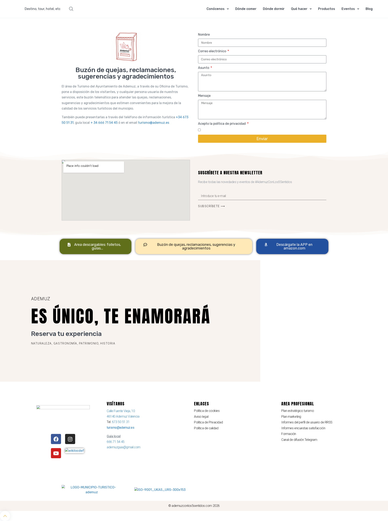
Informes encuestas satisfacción (303, 428)
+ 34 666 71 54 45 (104, 123)
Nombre (204, 34)
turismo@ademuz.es (153, 123)
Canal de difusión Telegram (299, 440)
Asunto (204, 68)
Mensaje (204, 96)
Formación (288, 434)
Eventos (348, 9)
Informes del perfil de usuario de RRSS (306, 422)
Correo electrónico (212, 51)
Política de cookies (206, 411)
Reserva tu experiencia (66, 334)
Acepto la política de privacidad (222, 124)
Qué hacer (299, 9)
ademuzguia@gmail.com (123, 447)
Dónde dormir (274, 9)
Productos (326, 9)
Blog (369, 9)
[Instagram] (70, 439)
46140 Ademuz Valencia (123, 416)
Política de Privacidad (208, 422)
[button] (73, 343)
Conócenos (216, 9)
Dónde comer (245, 9)
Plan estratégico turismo (297, 411)
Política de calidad (206, 428)
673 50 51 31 (121, 422)
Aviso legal (201, 417)
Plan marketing (291, 417)
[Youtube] (56, 453)
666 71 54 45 (115, 442)
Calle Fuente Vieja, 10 (121, 411)
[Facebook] (56, 439)
